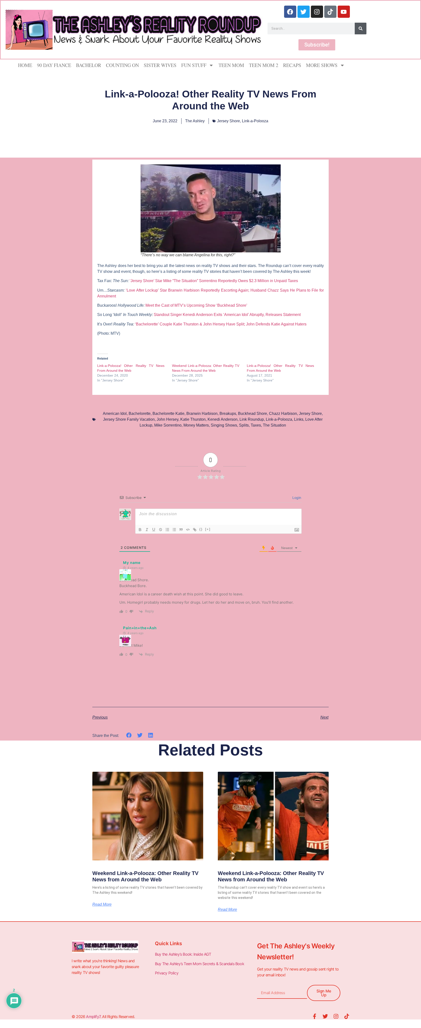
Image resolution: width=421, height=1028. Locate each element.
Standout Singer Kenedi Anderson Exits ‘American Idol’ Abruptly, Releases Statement (228, 315)
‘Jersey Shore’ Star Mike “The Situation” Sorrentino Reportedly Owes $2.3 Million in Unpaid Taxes (214, 281)
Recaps (292, 65)
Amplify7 (93, 1016)
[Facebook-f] (314, 1016)
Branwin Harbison (202, 413)
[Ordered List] (167, 530)
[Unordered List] (174, 530)
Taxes (256, 425)
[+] (207, 529)
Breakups (228, 413)
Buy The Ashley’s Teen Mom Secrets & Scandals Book (199, 963)
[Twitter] (303, 12)
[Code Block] (187, 530)
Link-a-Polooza (255, 121)
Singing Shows (224, 425)
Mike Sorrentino (168, 425)
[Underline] (153, 530)
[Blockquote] (181, 530)
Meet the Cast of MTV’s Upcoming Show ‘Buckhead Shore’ (196, 305)
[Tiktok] (330, 12)
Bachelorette (140, 413)
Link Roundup (251, 419)
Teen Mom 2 (263, 65)
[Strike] (160, 530)
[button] (129, 735)
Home (25, 65)
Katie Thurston (193, 419)
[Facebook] (290, 12)
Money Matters (196, 425)
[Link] (194, 530)
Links (298, 419)
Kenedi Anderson (223, 419)
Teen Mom (231, 65)
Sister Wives (160, 65)
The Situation (274, 425)
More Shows (321, 65)
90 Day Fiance (54, 65)
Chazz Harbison (283, 413)
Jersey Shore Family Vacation (129, 419)
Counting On (122, 65)
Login (296, 497)
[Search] (360, 28)
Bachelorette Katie (168, 413)
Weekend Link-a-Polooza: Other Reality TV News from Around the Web (145, 876)
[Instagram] (317, 12)
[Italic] (147, 530)
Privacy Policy (167, 973)
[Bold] (140, 530)
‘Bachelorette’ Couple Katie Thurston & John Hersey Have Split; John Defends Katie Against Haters (221, 324)
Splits (244, 425)
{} (201, 529)
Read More (102, 904)
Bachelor (88, 65)
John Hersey (167, 419)
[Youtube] (344, 12)
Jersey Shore (228, 121)
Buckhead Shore (252, 413)
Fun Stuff (193, 65)
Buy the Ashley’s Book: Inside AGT (183, 954)
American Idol (115, 413)
